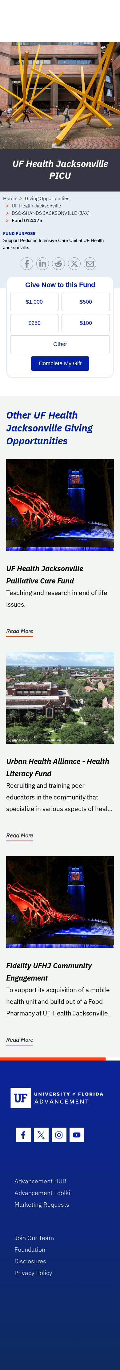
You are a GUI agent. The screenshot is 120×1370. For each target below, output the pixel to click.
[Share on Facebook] (28, 265)
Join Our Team (34, 1238)
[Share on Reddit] (60, 265)
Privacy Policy (33, 1273)
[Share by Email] (91, 265)
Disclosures (30, 1261)
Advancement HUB (40, 1181)
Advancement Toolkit (43, 1193)
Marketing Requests (41, 1204)
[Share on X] (76, 265)
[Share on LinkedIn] (44, 265)
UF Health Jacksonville (36, 206)
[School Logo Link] (57, 1098)
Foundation (29, 1249)
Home (9, 198)
